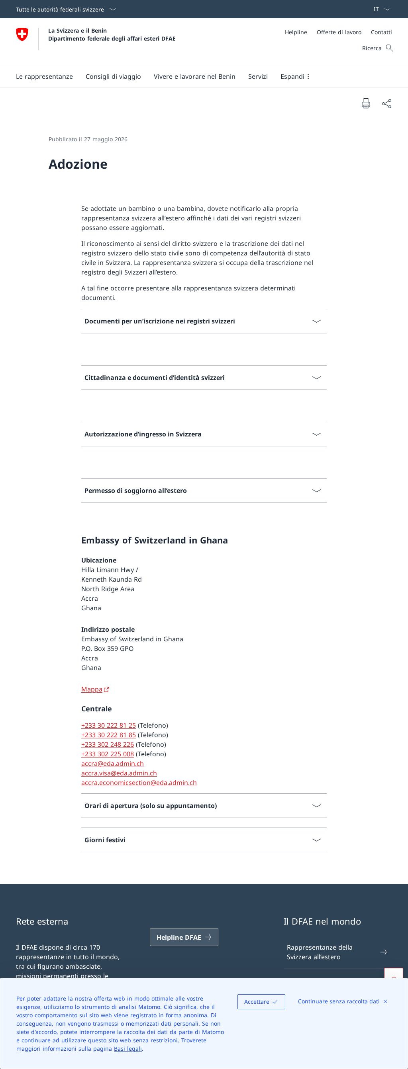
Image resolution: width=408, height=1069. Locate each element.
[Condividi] (386, 103)
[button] (44, 76)
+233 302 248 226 (107, 744)
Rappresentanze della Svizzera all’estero (320, 952)
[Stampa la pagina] (365, 103)
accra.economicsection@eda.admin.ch (139, 782)
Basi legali (128, 1048)
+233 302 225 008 (107, 754)
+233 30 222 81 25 (108, 725)
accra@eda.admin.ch (112, 763)
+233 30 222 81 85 (108, 734)
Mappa (91, 689)
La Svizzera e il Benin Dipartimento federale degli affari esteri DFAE (112, 34)
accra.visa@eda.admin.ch (119, 773)
